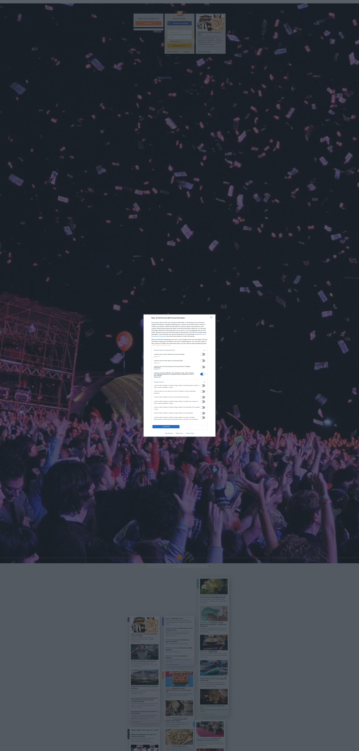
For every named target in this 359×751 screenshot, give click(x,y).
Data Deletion (169, 433)
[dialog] (179, 375)
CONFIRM (166, 426)
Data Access (179, 433)
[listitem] (179, 350)
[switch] (202, 354)
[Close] (212, 318)
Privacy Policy (190, 433)
